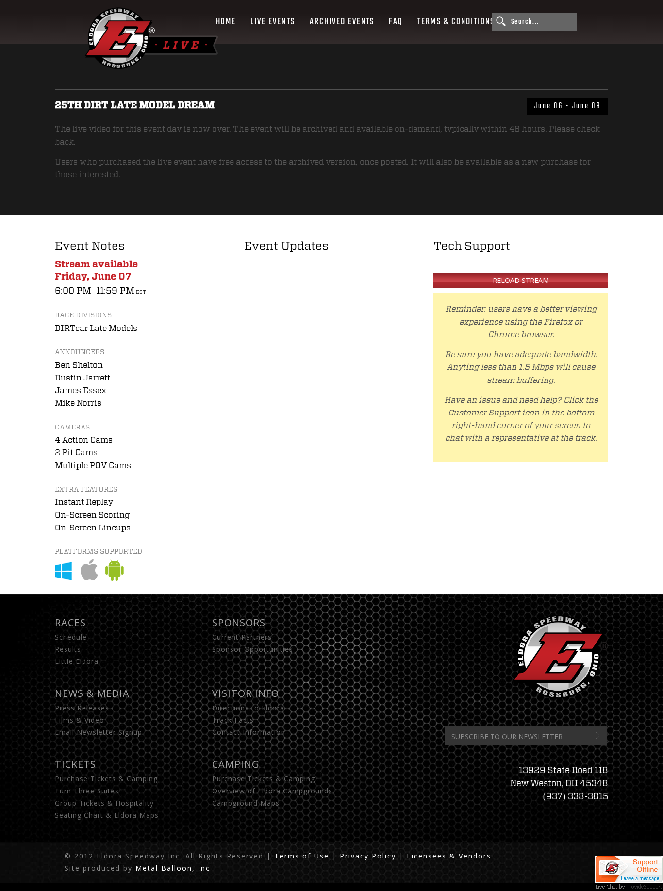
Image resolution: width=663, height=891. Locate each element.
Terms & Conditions (456, 22)
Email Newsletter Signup (98, 732)
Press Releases (82, 707)
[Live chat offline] (629, 877)
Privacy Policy (368, 855)
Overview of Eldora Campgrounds (272, 790)
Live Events (272, 22)
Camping (236, 764)
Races (70, 622)
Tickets (75, 764)
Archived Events (342, 22)
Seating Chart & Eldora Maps (107, 815)
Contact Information (248, 732)
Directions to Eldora (248, 707)
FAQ (396, 22)
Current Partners (242, 637)
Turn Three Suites (87, 790)
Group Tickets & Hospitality (104, 803)
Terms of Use (301, 855)
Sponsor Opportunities (252, 649)
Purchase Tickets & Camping (106, 778)
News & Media (92, 693)
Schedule (71, 637)
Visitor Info (245, 693)
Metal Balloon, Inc (172, 868)
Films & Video (79, 720)
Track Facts (233, 720)
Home (226, 22)
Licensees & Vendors (449, 855)
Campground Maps (246, 803)
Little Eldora (77, 661)
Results (68, 649)
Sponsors (238, 622)
